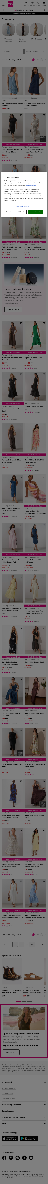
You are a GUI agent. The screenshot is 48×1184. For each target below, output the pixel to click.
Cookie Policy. (31, 185)
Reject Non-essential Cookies (15, 212)
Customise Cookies (23, 206)
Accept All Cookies (36, 212)
